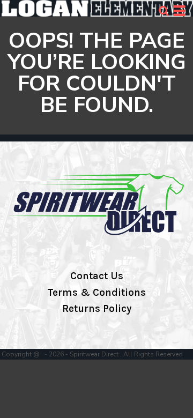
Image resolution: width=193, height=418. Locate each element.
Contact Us (96, 276)
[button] (163, 10)
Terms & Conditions (96, 292)
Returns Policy (96, 309)
